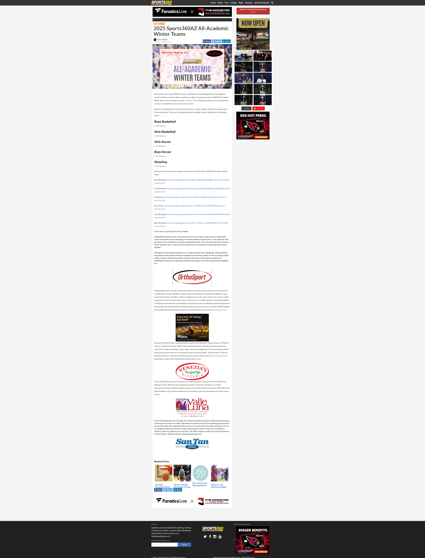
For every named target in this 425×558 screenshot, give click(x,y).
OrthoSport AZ (190, 100)
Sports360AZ (162, 39)
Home (213, 3)
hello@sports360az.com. (161, 536)
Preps (220, 3)
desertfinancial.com (219, 310)
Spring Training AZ (262, 3)
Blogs (241, 3)
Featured (156, 23)
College (234, 3)
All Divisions (161, 126)
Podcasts (248, 3)
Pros (226, 3)
